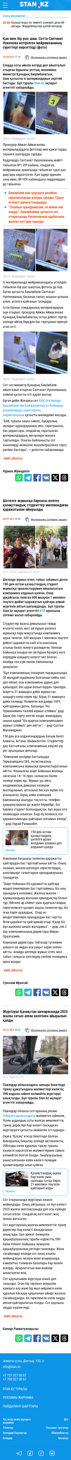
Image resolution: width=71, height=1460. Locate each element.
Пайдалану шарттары (20, 1406)
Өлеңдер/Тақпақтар (15, 1433)
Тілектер (8, 1427)
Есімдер (7, 1438)
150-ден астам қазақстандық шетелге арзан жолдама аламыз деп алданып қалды (46, 839)
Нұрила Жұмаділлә (16, 471)
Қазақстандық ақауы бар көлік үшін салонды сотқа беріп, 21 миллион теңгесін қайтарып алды (46, 1180)
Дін (66, 1419)
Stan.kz (39, 83)
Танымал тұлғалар (57, 1427)
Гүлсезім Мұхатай (15, 983)
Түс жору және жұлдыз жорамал (17, 1421)
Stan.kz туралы (15, 1389)
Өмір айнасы (13, 458)
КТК (42, 611)
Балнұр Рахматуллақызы (21, 1329)
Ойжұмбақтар (59, 1433)
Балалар (63, 1438)
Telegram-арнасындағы (19, 1116)
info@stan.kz (12, 1367)
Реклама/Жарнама (18, 1397)
